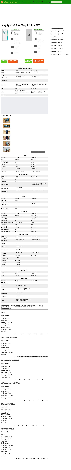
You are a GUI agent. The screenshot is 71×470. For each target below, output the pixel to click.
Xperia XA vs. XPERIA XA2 (57, 39)
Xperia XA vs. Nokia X (56, 51)
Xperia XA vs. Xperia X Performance (60, 54)
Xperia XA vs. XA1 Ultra (56, 45)
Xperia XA (16, 29)
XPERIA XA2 (40, 29)
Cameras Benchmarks (27, 2)
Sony (12, 29)
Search (49, 2)
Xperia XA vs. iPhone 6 (56, 42)
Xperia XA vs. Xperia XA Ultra (58, 31)
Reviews (19, 2)
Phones (35, 2)
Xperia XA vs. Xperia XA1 (57, 28)
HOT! (42, 2)
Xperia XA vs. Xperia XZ (57, 33)
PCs (39, 2)
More (46, 2)
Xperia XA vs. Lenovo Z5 (57, 48)
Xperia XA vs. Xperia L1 (56, 36)
